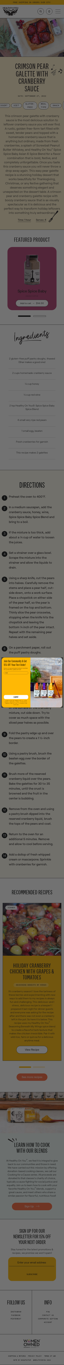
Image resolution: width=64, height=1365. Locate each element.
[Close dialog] (59, 662)
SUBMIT (16, 697)
